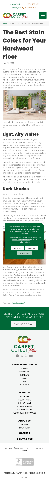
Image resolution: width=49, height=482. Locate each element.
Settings (24, 253)
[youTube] (31, 356)
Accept (17, 248)
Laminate (24, 375)
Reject (31, 248)
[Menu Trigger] (43, 15)
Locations (24, 428)
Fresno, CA (16, 7)
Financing (24, 396)
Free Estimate (24, 400)
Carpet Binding (24, 406)
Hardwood (24, 371)
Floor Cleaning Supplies (24, 413)
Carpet (24, 368)
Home (5, 24)
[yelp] (26, 356)
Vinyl (24, 378)
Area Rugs (24, 384)
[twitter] (22, 356)
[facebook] (17, 356)
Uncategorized (17, 303)
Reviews (24, 424)
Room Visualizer (24, 409)
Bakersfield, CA (16, 4)
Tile (24, 381)
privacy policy (28, 237)
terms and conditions (21, 239)
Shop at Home (24, 403)
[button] (23, 324)
